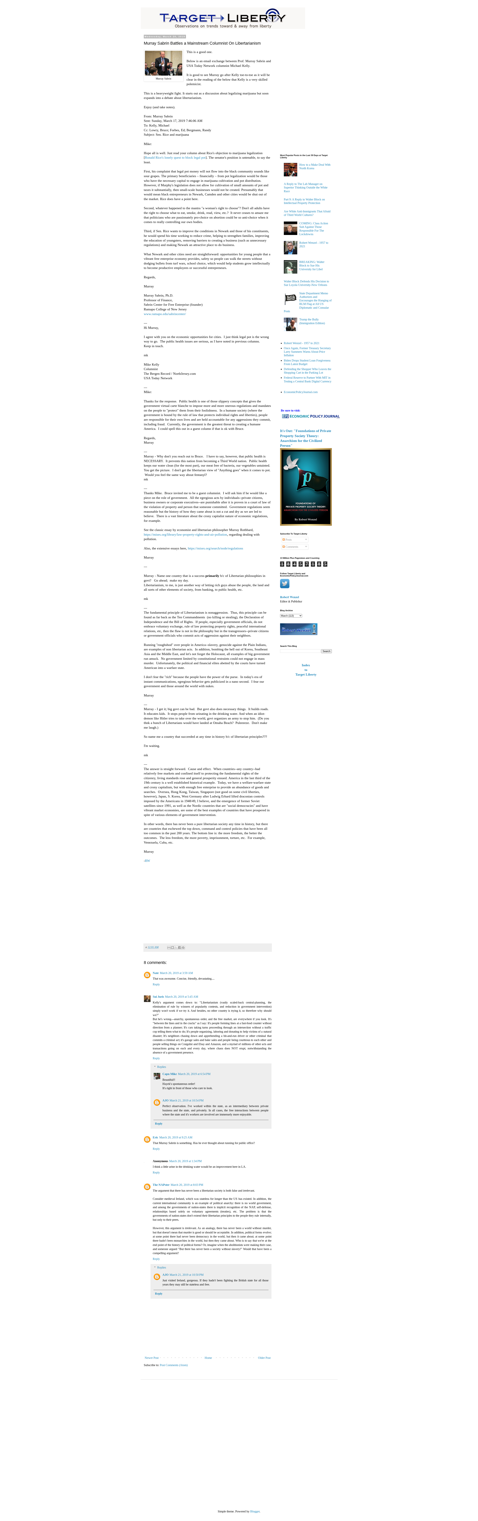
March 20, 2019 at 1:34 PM (185, 1161)
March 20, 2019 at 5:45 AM (181, 996)
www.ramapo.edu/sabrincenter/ (165, 314)
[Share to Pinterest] (183, 947)
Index (306, 665)
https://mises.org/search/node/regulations (215, 548)
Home (208, 1357)
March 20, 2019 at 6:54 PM (194, 1074)
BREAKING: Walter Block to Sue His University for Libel (311, 265)
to (306, 670)
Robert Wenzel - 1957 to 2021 (301, 343)
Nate (156, 973)
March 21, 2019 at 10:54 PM (187, 1100)
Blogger (255, 1511)
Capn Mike (169, 1074)
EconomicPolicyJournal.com (301, 392)
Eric (155, 1137)
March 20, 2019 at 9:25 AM (175, 1137)
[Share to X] (176, 947)
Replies (161, 1066)
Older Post (264, 1357)
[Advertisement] (207, 901)
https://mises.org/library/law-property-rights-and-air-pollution (185, 534)
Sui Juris (158, 996)
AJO (165, 1100)
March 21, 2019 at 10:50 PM (187, 1274)
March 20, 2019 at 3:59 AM (176, 973)
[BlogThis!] (172, 947)
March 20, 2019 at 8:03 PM (187, 1184)
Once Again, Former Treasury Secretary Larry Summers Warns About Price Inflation (307, 352)
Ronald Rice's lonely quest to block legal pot (175, 157)
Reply (156, 984)
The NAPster (161, 1184)
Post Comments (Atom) (174, 1365)
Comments (291, 546)
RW (147, 861)
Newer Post (152, 1357)
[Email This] (169, 947)
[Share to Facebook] (179, 947)
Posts (288, 539)
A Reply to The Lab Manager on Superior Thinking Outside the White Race (306, 187)
